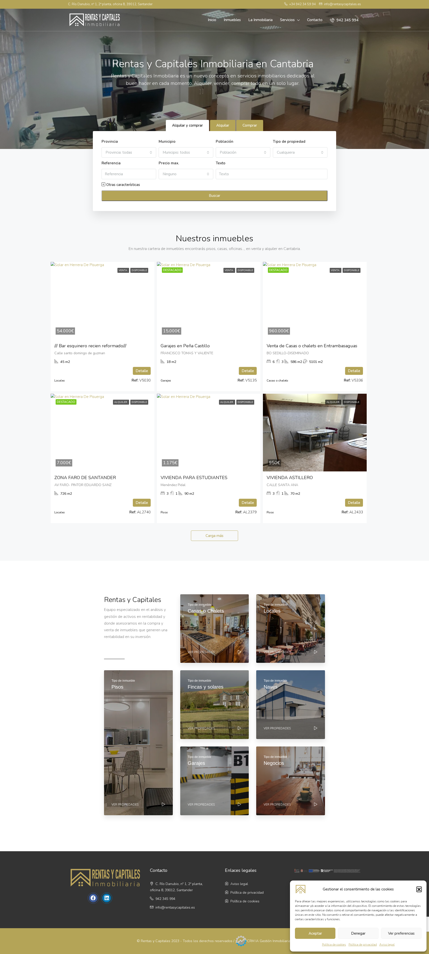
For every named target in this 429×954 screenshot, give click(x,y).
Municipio (167, 141)
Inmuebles (232, 19)
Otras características (122, 184)
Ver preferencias (401, 933)
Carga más (214, 535)
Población (224, 141)
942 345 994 (346, 20)
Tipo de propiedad (289, 141)
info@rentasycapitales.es (175, 907)
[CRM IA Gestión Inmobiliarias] (241, 940)
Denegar (358, 933)
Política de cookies (334, 945)
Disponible (139, 270)
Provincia (110, 141)
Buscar (214, 195)
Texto (220, 163)
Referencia (111, 163)
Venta (123, 270)
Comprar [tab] (250, 125)
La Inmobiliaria (260, 19)
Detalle (142, 370)
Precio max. (169, 163)
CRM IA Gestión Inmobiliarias (269, 940)
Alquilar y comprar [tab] (187, 125)
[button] (419, 889)
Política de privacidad (363, 945)
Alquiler (121, 402)
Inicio (212, 19)
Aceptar (315, 933)
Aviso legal (387, 945)
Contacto (314, 19)
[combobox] (129, 152)
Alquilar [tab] (222, 125)
